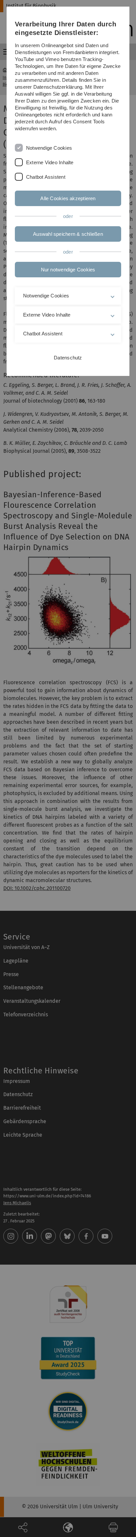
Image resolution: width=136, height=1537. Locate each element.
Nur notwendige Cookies (68, 269)
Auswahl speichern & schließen (68, 234)
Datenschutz (68, 357)
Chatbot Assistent (45, 177)
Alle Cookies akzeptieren (67, 198)
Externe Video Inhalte (50, 162)
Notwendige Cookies (49, 148)
